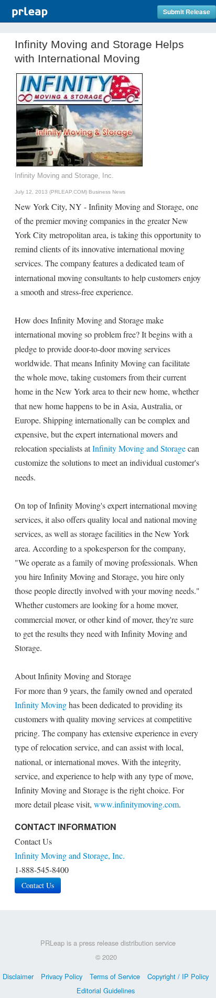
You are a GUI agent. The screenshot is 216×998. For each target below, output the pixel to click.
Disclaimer (18, 976)
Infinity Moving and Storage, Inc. (70, 855)
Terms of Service (115, 976)
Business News (107, 192)
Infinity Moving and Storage (139, 448)
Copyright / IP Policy (178, 976)
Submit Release (186, 11)
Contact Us (37, 885)
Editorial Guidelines (106, 990)
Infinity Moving (41, 704)
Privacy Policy (61, 976)
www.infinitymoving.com (136, 804)
